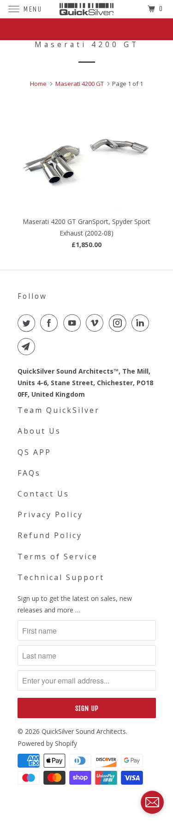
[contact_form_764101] (152, 802)
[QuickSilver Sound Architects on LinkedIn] (142, 323)
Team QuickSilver (59, 410)
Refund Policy (50, 535)
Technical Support (61, 577)
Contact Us (43, 494)
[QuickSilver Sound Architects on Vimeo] (96, 323)
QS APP (34, 452)
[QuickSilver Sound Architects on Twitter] (28, 323)
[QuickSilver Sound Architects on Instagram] (119, 323)
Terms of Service (58, 556)
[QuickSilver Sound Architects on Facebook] (50, 323)
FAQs (29, 473)
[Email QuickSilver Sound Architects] (28, 346)
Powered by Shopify (47, 743)
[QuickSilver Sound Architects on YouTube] (73, 323)
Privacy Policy (50, 514)
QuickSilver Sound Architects (84, 731)
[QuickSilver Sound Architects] (86, 9)
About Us (39, 431)
